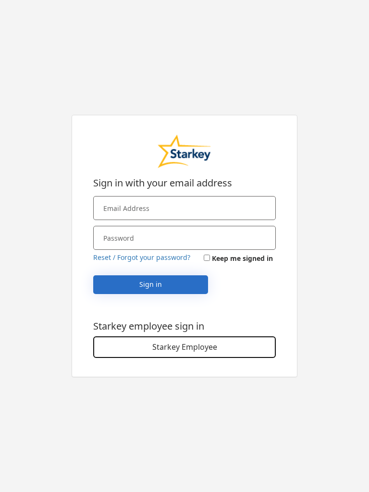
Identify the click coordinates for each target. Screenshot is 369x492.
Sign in (150, 284)
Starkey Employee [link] (184, 347)
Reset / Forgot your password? (141, 257)
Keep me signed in (242, 258)
